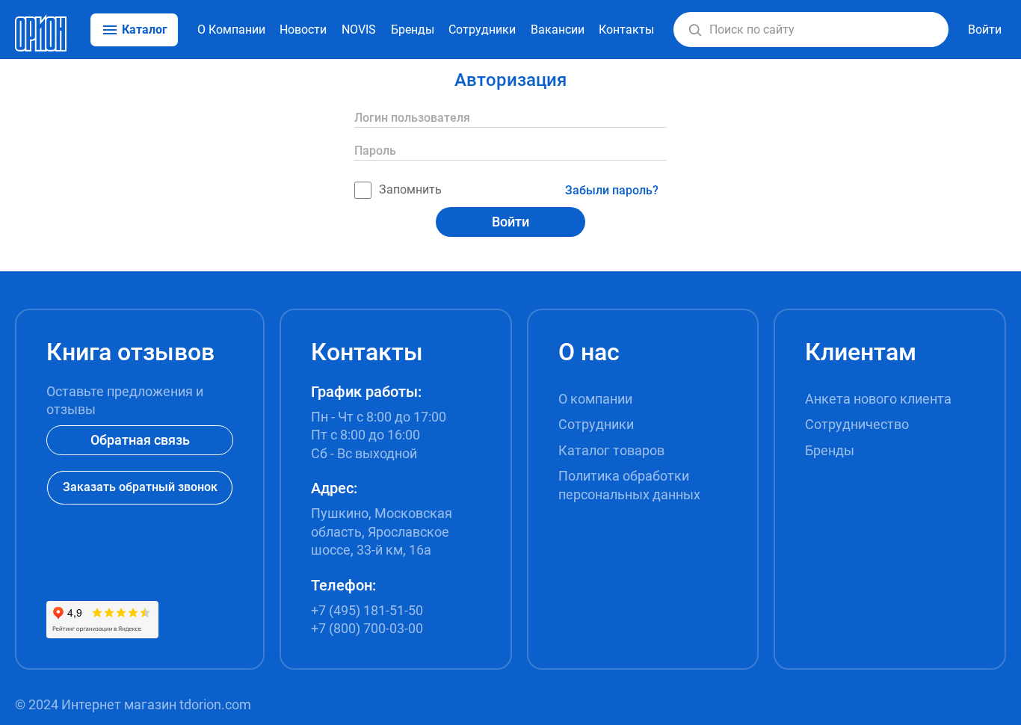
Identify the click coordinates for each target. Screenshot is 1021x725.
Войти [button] (985, 29)
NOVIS (359, 29)
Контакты (626, 29)
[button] (695, 30)
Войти (510, 221)
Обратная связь (140, 440)
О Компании (231, 29)
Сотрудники (482, 29)
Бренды (412, 29)
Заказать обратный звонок (140, 487)
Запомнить (410, 189)
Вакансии (557, 29)
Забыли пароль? (611, 190)
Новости (303, 29)
